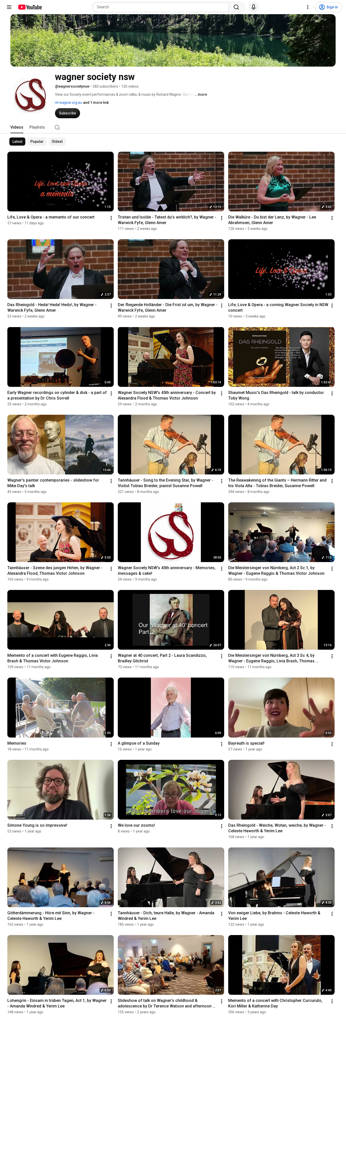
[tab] (16, 127)
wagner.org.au (70, 103)
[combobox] (162, 7)
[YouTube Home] (29, 7)
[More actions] (111, 218)
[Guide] (9, 7)
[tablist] (173, 127)
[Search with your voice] (253, 7)
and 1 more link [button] (96, 103)
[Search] (236, 7)
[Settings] (308, 7)
